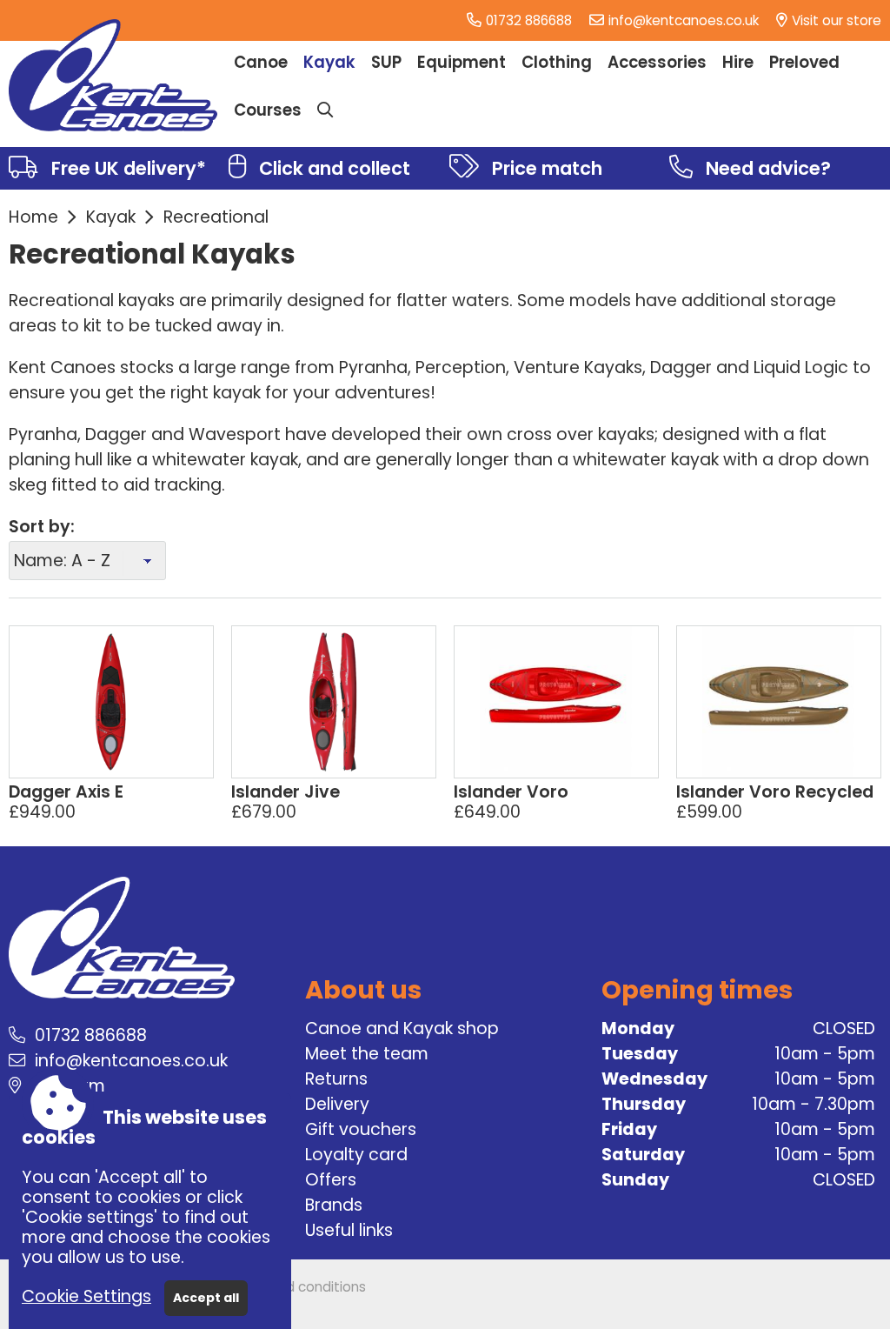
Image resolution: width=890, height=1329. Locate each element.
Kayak (111, 217)
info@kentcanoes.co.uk (683, 20)
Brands (333, 1205)
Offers (330, 1180)
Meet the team (366, 1053)
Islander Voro (511, 792)
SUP (386, 62)
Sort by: (42, 526)
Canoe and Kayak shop (402, 1028)
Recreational (216, 217)
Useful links (349, 1230)
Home (33, 217)
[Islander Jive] (333, 702)
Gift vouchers (360, 1129)
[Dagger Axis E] (111, 702)
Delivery (337, 1104)
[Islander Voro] (556, 702)
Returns (336, 1079)
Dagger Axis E (66, 792)
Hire (738, 62)
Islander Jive (285, 792)
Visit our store (836, 20)
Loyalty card (356, 1154)
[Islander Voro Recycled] (778, 702)
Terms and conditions (295, 1287)
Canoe (261, 62)
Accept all (206, 1297)
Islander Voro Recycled (774, 792)
